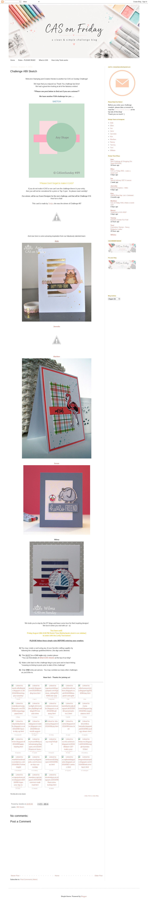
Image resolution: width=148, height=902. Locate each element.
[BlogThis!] (41, 804)
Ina (111, 128)
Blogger (84, 896)
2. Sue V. (35, 699)
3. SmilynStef (51, 699)
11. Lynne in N (18, 735)
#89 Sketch (20, 807)
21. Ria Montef (18, 770)
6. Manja (18, 717)
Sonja (50, 203)
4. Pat (68, 699)
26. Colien (18, 788)
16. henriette (18, 752)
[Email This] (38, 804)
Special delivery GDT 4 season (121, 180)
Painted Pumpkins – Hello (119, 188)
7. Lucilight (34, 717)
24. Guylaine (68, 770)
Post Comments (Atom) (28, 879)
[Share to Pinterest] (47, 804)
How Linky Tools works (59, 60)
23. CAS (51, 770)
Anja (57, 241)
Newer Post (15, 876)
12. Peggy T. (34, 735)
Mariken (56, 356)
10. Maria (85, 717)
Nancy (112, 142)
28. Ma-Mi (51, 788)
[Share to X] (43, 804)
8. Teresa (51, 717)
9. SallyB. (68, 717)
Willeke (112, 150)
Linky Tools (88, 795)
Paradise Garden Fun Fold (119, 220)
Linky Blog (95, 795)
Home (12, 60)
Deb (111, 123)
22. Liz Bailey (34, 770)
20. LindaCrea (85, 752)
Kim (111, 136)
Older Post (98, 876)
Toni (111, 147)
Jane (112, 131)
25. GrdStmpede (84, 770)
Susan (56, 463)
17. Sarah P (34, 752)
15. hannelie (84, 735)
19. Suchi (68, 752)
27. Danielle (34, 788)
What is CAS (43, 60)
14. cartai (68, 735)
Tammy (113, 145)
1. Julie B (18, 699)
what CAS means (46, 658)
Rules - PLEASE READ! (26, 60)
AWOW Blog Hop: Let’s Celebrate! (122, 195)
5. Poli (84, 699)
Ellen (112, 125)
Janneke (56, 326)
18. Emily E (51, 752)
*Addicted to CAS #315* (119, 212)
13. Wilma (51, 735)
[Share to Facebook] (45, 804)
